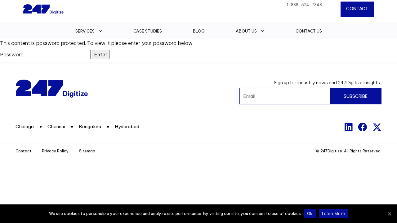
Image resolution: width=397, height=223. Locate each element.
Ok (310, 213)
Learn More (333, 213)
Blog (199, 30)
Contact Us (309, 30)
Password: (13, 54)
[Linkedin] (348, 127)
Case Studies (147, 30)
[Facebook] (362, 127)
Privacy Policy (55, 151)
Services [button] (85, 30)
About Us (246, 30)
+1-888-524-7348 (303, 4)
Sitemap (87, 151)
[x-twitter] (376, 127)
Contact (357, 8)
